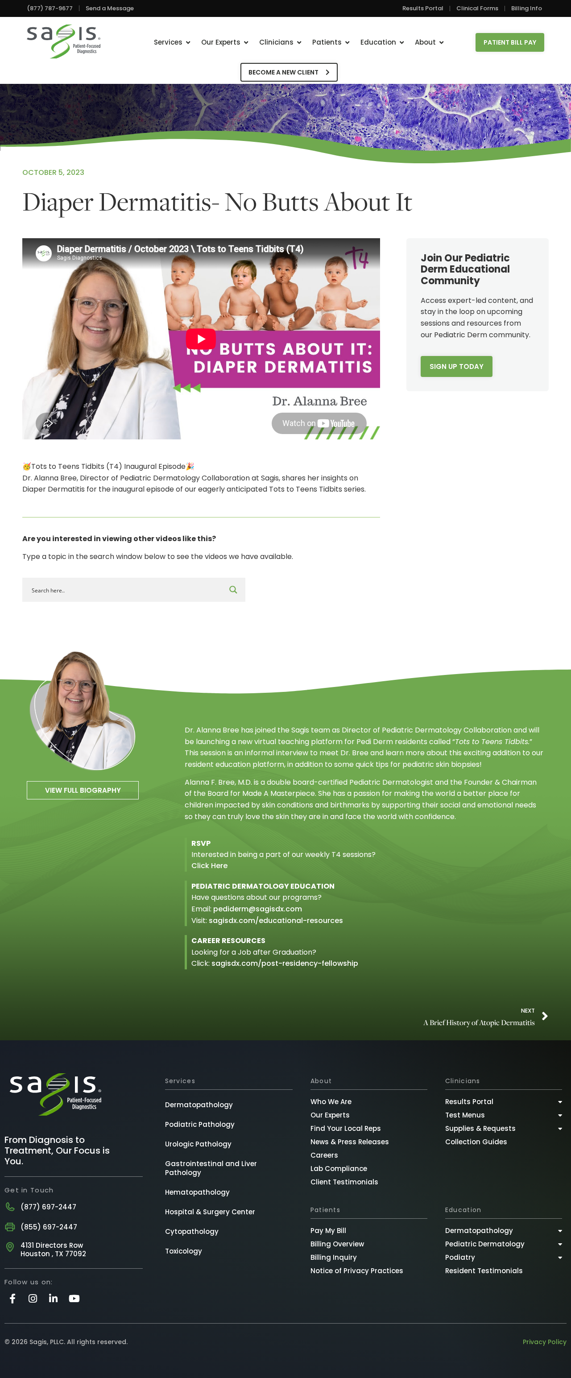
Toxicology (183, 1251)
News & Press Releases (349, 1141)
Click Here (209, 866)
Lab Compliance (338, 1168)
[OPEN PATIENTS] (347, 42)
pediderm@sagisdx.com (257, 909)
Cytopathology (192, 1231)
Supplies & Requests (480, 1128)
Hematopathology (197, 1192)
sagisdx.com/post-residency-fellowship (284, 963)
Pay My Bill (328, 1230)
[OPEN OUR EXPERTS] (246, 42)
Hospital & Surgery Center (210, 1212)
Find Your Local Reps (345, 1128)
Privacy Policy (545, 1341)
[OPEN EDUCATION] (401, 42)
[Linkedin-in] (53, 1298)
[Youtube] (74, 1298)
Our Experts (330, 1115)
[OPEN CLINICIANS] (299, 42)
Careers (324, 1155)
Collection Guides (476, 1141)
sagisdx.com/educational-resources (276, 920)
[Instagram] (33, 1298)
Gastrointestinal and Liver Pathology (211, 1168)
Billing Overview (337, 1244)
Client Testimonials (344, 1182)
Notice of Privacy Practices (356, 1270)
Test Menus (465, 1115)
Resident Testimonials (484, 1270)
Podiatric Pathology (200, 1124)
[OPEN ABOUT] (441, 42)
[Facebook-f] (12, 1298)
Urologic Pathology (198, 1144)
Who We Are (331, 1101)
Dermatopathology (199, 1104)
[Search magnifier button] (233, 589)
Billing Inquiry (333, 1257)
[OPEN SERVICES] (188, 42)
